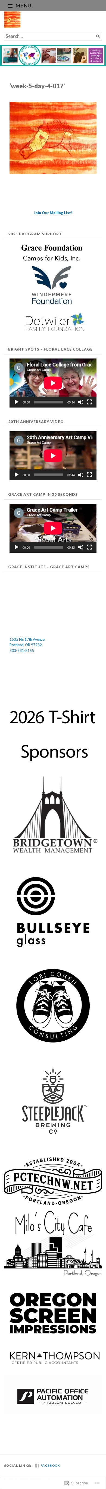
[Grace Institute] (53, 55)
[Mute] (80, 402)
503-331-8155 (22, 650)
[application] (53, 383)
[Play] (16, 402)
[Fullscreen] (89, 402)
